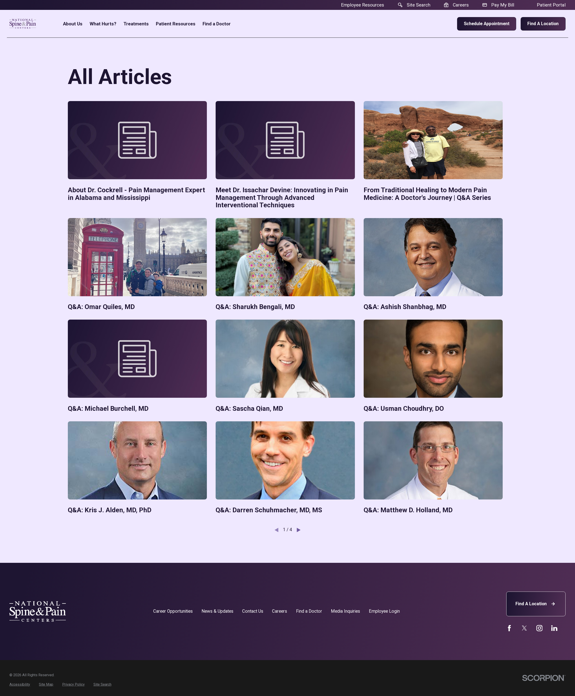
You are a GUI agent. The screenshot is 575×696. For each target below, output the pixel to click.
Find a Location (543, 23)
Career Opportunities (173, 611)
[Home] (22, 24)
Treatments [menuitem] (136, 24)
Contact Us (252, 611)
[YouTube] (539, 628)
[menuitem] (19, 684)
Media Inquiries (345, 611)
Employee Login (384, 611)
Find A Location (531, 603)
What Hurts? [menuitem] (103, 24)
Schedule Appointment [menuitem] (486, 23)
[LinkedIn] (554, 628)
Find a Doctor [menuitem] (217, 24)
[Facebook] (509, 628)
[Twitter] (524, 628)
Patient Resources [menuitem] (175, 24)
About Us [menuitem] (72, 24)
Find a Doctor (309, 611)
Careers (279, 611)
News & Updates (217, 611)
